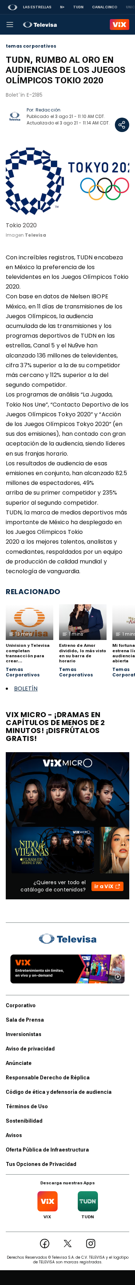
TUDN (78, 7)
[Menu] (9, 24)
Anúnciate (19, 1063)
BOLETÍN (26, 688)
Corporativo (21, 1005)
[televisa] (40, 24)
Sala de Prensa (25, 1020)
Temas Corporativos (23, 672)
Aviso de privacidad (30, 1049)
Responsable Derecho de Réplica (48, 1077)
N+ (62, 7)
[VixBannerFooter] (67, 969)
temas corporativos (31, 46)
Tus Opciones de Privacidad (41, 1164)
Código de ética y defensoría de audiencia (59, 1092)
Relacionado (33, 592)
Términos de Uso (27, 1106)
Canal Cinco (104, 7)
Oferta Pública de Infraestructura (47, 1150)
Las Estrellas (37, 7)
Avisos (14, 1135)
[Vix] (119, 24)
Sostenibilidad (24, 1121)
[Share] (122, 125)
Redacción (48, 110)
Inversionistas (23, 1034)
